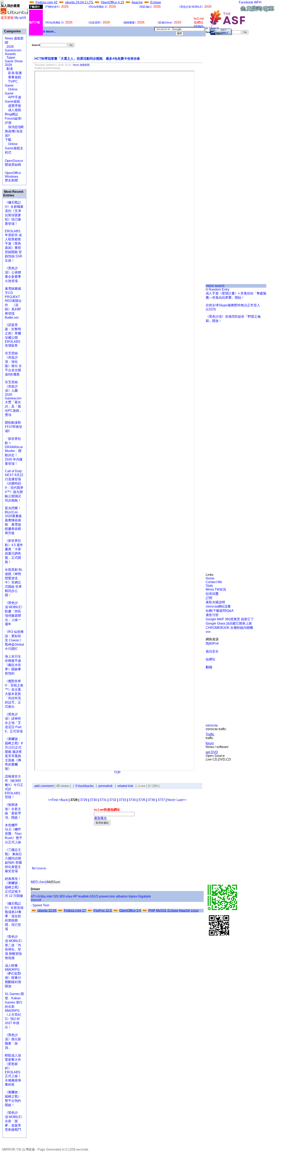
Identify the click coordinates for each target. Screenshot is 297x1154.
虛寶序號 (13, 105)
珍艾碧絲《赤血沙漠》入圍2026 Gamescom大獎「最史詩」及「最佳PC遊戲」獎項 (13, 398)
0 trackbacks (85, 786)
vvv (208, 631)
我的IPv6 (212, 643)
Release (39, 868)
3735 (141, 800)
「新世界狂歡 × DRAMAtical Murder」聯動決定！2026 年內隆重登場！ (14, 451)
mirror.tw (212, 725)
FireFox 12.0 (103, 910)
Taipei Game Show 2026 (14, 61)
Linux (195, 910)
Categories (12, 31)
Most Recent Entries (13, 193)
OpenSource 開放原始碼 (14, 160)
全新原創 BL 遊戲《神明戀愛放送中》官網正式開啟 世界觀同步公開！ (13, 582)
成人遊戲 (13, 110)
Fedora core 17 (75, 910)
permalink (105, 786)
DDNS (198, 26)
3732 (112, 800)
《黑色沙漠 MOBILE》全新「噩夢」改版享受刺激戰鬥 (14, 1121)
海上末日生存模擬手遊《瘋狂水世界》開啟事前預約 (13, 665)
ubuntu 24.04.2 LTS (79, 2)
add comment (44, 786)
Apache (137, 2)
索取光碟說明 (215, 602)
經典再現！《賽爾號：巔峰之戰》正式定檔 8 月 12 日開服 (14, 887)
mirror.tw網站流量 (218, 606)
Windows (11, 176)
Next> (172, 800)
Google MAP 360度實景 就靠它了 (230, 619)
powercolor (107, 896)
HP (75, 896)
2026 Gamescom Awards (13, 50)
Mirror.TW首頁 (216, 589)
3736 (151, 800)
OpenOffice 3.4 (130, 910)
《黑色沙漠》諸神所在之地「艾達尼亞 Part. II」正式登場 (14, 723)
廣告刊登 (212, 615)
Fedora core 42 (46, 2)
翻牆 (209, 667)
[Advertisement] (219, 102)
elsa (69, 896)
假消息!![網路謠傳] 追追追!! (14, 131)
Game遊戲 (12, 101)
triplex (132, 896)
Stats (209, 585)
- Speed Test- (40, 905)
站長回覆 (212, 593)
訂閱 (209, 598)
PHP (151, 910)
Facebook (246, 2)
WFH (257, 2)
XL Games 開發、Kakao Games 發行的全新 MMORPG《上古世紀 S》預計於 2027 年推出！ (14, 1010)
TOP (117, 772)
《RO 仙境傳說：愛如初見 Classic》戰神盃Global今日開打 (14, 640)
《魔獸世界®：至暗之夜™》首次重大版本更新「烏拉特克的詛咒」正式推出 (14, 693)
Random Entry (218, 289)
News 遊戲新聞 (81, 65)
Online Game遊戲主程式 (14, 148)
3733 (122, 800)
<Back (64, 800)
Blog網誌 (11, 114)
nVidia (41, 896)
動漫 (9, 68)
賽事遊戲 (13, 77)
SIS (56, 896)
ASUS (93, 896)
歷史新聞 (11, 180)
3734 (132, 800)
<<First (53, 800)
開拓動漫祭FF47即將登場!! (13, 427)
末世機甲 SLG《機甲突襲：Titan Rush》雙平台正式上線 (13, 833)
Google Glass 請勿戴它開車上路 (229, 623)
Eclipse (155, 2)
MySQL (161, 910)
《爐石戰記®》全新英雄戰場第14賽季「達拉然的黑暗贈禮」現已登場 (14, 916)
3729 (83, 800)
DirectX (36, 900)
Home (210, 578)
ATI (33, 896)
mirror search (215, 285)
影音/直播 (13, 73)
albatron (122, 896)
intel (49, 896)
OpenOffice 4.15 (112, 2)
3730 (93, 800)
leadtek (83, 896)
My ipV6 (20, 17)
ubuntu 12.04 (47, 910)
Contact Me (214, 582)
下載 (8, 139)
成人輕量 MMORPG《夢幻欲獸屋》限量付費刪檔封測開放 (13, 976)
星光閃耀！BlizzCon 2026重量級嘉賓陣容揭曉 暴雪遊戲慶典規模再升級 (13, 520)
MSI (62, 896)
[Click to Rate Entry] (139, 786)
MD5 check (39, 882)
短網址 (210, 659)
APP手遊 (13, 97)
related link (125, 786)
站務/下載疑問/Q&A (220, 610)
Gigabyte (144, 896)
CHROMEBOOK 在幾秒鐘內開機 (229, 627)
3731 (103, 800)
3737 (161, 800)
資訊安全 (212, 651)
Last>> (181, 800)
